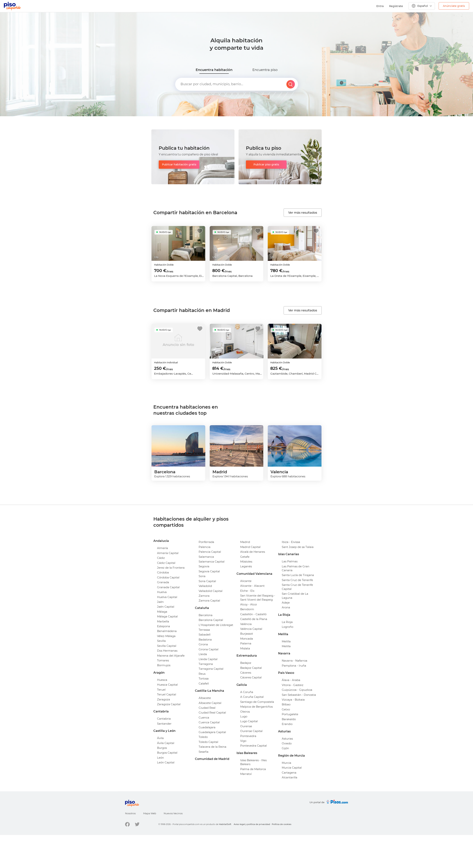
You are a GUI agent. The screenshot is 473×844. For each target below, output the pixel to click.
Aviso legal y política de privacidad (252, 824)
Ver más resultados (302, 212)
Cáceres (245, 672)
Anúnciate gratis (454, 6)
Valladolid (205, 586)
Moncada (246, 638)
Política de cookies (281, 824)
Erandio (287, 724)
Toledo (203, 737)
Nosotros (130, 813)
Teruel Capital (166, 694)
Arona (286, 607)
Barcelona (205, 615)
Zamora (204, 595)
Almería (162, 548)
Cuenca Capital (209, 722)
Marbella (163, 621)
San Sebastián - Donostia (299, 695)
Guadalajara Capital (212, 732)
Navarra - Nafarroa (294, 660)
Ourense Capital (251, 731)
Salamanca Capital (211, 561)
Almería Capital (167, 553)
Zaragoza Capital (169, 704)
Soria (202, 576)
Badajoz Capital (251, 668)
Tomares (163, 660)
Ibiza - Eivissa (291, 542)
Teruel (161, 689)
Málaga (162, 611)
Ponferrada (206, 542)
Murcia (286, 763)
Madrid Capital (250, 547)
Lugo (243, 716)
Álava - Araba (291, 680)
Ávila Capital (165, 743)
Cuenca (204, 717)
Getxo (286, 709)
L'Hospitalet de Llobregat (216, 625)
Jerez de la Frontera (171, 567)
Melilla (286, 641)
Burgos (162, 748)
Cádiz (161, 558)
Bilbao (286, 704)
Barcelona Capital (211, 620)
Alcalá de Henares (252, 551)
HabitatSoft (225, 824)
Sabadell (204, 634)
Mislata (245, 648)
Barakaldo (289, 719)
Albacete (205, 698)
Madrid (245, 542)
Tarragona (206, 664)
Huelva (162, 592)
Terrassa (204, 629)
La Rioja (287, 622)
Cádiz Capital (166, 563)
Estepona (163, 626)
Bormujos (163, 665)
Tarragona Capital (211, 668)
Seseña (203, 751)
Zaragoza (163, 699)
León (160, 757)
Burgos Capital (167, 752)
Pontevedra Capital (253, 745)
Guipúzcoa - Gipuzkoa (297, 690)
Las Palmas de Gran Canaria (295, 568)
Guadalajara (207, 727)
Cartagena (289, 772)
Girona (203, 644)
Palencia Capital (210, 551)
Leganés (246, 566)
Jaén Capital (165, 606)
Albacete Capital (210, 703)
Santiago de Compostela (257, 702)
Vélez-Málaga (166, 636)
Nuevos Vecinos (173, 813)
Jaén (160, 602)
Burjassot (246, 633)
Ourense (246, 726)
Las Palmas (289, 561)
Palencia (204, 547)
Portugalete (290, 714)
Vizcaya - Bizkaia (293, 699)
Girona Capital (208, 649)
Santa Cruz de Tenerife (297, 580)
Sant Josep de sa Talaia (298, 547)
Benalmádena (167, 631)
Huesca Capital (167, 684)
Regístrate (396, 6)
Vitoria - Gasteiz (292, 685)
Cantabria (164, 718)
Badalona (205, 639)
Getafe (244, 556)
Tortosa (204, 678)
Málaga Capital (167, 616)
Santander (164, 723)
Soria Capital (207, 581)
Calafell (204, 683)
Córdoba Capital (168, 577)
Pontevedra (248, 736)
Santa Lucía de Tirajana (298, 575)
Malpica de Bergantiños (256, 706)
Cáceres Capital (251, 677)
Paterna (245, 643)
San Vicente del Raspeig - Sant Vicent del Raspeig (257, 597)
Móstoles (246, 561)
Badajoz (245, 663)
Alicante (245, 581)
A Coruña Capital (252, 697)
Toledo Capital (208, 742)
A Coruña (246, 692)
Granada (163, 582)
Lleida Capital (208, 659)
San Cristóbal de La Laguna (295, 595)
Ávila (160, 738)
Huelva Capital (167, 597)
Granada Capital (168, 587)
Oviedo (287, 743)
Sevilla (161, 641)
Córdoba (163, 572)
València (246, 624)
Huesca (162, 680)
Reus (202, 673)
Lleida (203, 654)
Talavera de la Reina (212, 746)
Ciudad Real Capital (212, 712)
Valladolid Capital (210, 591)
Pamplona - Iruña (294, 665)
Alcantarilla (289, 777)
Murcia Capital (292, 767)
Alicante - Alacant (252, 585)
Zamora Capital (209, 600)
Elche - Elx (247, 590)
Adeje (286, 602)
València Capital (251, 629)
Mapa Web (149, 813)
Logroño (287, 627)
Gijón (285, 748)
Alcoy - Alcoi (248, 604)
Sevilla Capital (166, 646)
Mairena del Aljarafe (171, 655)
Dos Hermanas (167, 650)
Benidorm (247, 609)
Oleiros (245, 711)
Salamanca (206, 556)
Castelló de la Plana (253, 619)
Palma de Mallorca (253, 769)
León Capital (165, 762)
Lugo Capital (249, 721)
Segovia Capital (209, 571)
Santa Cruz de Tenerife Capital (297, 586)
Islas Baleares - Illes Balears (253, 762)
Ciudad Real (207, 707)
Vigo (243, 741)
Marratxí (246, 774)
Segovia (204, 566)
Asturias (287, 738)
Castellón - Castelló (253, 614)
